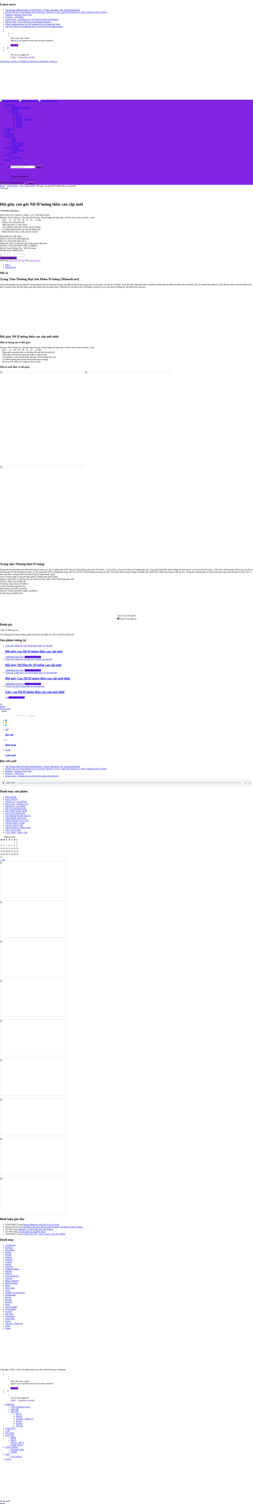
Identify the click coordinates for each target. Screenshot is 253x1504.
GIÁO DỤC (10, 129)
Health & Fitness (12, 1269)
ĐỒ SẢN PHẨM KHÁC (16, 809)
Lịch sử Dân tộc (12, 1276)
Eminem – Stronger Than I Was (18, 15)
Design (8, 1252)
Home (2, 186)
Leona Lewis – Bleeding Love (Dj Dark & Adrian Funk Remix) (32, 19)
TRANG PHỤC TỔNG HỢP (18, 828)
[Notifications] (6, 31)
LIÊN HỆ (15, 110)
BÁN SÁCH (10, 797)
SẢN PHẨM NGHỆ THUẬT (18, 816)
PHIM (13, 138)
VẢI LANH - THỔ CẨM (16, 832)
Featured (9, 1259)
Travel (8, 1321)
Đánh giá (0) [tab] (10, 267)
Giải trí (8, 1264)
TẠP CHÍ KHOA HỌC (21, 108)
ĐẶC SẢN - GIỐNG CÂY (17, 804)
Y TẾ (7, 131)
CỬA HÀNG (16, 157)
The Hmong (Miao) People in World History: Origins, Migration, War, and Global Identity (42, 10)
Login (13, 57)
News (7, 1290)
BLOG (19, 115)
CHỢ (7, 155)
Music (7, 1285)
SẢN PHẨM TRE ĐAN (15, 818)
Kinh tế (19, 117)
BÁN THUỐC (11, 799)
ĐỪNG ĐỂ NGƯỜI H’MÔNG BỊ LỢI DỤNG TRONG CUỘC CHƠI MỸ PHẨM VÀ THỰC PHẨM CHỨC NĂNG (56, 12)
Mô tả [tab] (7, 265)
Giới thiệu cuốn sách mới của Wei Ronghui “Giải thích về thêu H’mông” (53, 1227)
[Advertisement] (79, 81)
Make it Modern (12, 1281)
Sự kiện (19, 124)
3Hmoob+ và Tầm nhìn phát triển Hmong (35, 1229)
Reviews (9, 1302)
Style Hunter (10, 1309)
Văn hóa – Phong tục (24, 119)
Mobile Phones (11, 1283)
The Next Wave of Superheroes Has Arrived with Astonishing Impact (34, 26)
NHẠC (14, 141)
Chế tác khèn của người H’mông (31, 1232)
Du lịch (8, 1255)
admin (5, 707)
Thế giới (19, 127)
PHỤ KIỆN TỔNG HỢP (16, 811)
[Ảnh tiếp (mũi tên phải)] (4, 1503)
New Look (9, 1288)
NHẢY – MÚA (17, 143)
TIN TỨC (15, 112)
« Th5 (2, 860)
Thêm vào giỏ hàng (8, 258)
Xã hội (18, 122)
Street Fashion (11, 1307)
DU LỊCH (9, 134)
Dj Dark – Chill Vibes (14, 17)
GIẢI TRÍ (9, 136)
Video (7, 1326)
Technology (10, 1316)
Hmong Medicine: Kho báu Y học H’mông (41, 1224)
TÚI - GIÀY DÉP (27, 186)
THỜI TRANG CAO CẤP (16, 821)
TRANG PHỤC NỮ (14, 825)
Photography (10, 1295)
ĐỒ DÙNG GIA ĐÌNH (15, 806)
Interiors (8, 1271)
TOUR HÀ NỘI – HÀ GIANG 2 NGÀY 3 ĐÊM (44, 1234)
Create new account (26, 57)
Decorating (9, 1250)
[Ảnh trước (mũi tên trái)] (1, 1503)
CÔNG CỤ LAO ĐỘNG (16, 802)
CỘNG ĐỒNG (11, 148)
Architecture (10, 1245)
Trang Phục (10, 1319)
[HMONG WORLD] (28, 61)
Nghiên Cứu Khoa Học (15, 1293)
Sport (7, 1304)
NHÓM (14, 153)
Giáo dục (9, 1266)
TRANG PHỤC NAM (15, 823)
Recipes (8, 1300)
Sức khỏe (9, 1314)
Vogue (8, 1328)
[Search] (6, 164)
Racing (8, 1297)
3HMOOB (9, 105)
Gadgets (8, 1262)
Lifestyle (9, 1278)
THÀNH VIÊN (17, 150)
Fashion (8, 1257)
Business (9, 1248)
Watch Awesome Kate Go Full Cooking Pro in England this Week (32, 24)
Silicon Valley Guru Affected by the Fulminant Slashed (28, 22)
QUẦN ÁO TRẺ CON (15, 813)
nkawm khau (35, 260)
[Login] (6, 50)
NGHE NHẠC (17, 145)
